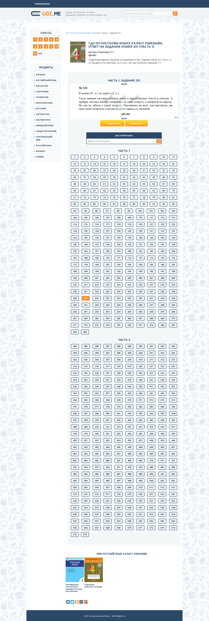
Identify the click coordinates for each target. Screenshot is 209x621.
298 (118, 352)
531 (151, 500)
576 (85, 534)
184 (140, 264)
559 (118, 521)
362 (162, 393)
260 (173, 311)
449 (151, 447)
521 (151, 494)
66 (144, 190)
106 (97, 217)
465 (97, 460)
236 (140, 298)
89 (134, 204)
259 (162, 311)
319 (129, 366)
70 (173, 190)
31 (144, 170)
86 (104, 204)
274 (107, 325)
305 (86, 359)
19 (134, 163)
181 (107, 264)
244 (118, 304)
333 (173, 373)
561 (140, 521)
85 (94, 204)
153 (162, 244)
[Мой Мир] (81, 602)
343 (173, 379)
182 (118, 264)
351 (151, 386)
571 (140, 527)
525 (86, 500)
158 (107, 251)
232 (97, 298)
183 (129, 264)
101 (151, 210)
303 (173, 352)
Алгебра (40, 74)
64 (124, 190)
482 (173, 467)
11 (35, 53)
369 (118, 400)
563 (162, 521)
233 (107, 298)
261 (75, 318)
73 (94, 197)
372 (151, 400)
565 (75, 527)
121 (151, 224)
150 (129, 244)
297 (107, 352)
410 (97, 426)
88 (124, 204)
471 (162, 460)
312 (162, 359)
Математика (43, 119)
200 (86, 278)
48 (74, 183)
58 (173, 183)
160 (129, 251)
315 (86, 366)
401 (107, 420)
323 (173, 366)
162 (151, 251)
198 (173, 271)
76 (124, 197)
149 (118, 244)
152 (151, 244)
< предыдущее (112, 123)
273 (97, 325)
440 (173, 440)
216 (140, 284)
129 (129, 231)
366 (97, 400)
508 (118, 487)
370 (129, 400)
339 (129, 379)
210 (75, 284)
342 (162, 379)
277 (140, 325)
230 (75, 298)
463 (75, 460)
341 (151, 379)
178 (86, 264)
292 (162, 346)
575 (75, 534)
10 (56, 46)
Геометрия (42, 97)
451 (173, 447)
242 (97, 304)
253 (107, 311)
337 (107, 379)
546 (86, 514)
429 (173, 433)
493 (75, 480)
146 (86, 244)
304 (75, 359)
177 (75, 264)
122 (162, 224)
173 (140, 257)
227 (151, 291)
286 (97, 346)
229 (173, 291)
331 (151, 373)
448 (140, 447)
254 (118, 311)
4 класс (74, 33)
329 (129, 373)
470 (151, 460)
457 (118, 453)
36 (74, 177)
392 (129, 413)
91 (153, 204)
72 (84, 197)
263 (97, 318)
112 (162, 217)
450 (162, 447)
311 (151, 359)
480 (151, 467)
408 (75, 426)
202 (107, 278)
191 (107, 271)
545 (75, 514)
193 (129, 271)
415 (151, 426)
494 (86, 480)
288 (118, 346)
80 (163, 197)
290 (140, 346)
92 (163, 204)
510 (140, 487)
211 (86, 284)
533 (173, 500)
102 (162, 210)
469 (140, 460)
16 (114, 163)
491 (162, 473)
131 (151, 231)
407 (173, 420)
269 (162, 318)
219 (173, 284)
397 (75, 420)
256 (140, 311)
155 (75, 251)
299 (129, 352)
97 (107, 210)
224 (118, 291)
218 (162, 284)
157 (97, 251)
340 (140, 379)
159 (118, 251)
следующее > (136, 123)
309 (129, 359)
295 (86, 352)
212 (97, 284)
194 (140, 271)
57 (163, 183)
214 (118, 284)
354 (75, 393)
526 (97, 500)
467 (118, 460)
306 (97, 359)
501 (162, 480)
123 (173, 224)
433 (107, 440)
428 (162, 433)
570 (129, 527)
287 (107, 346)
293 (173, 346)
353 (173, 386)
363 (173, 393)
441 (75, 447)
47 (173, 177)
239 (173, 298)
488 (129, 473)
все (40, 53)
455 (97, 453)
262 (86, 318)
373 (162, 400)
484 (86, 473)
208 (162, 278)
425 (140, 433)
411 (107, 426)
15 (104, 163)
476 (107, 467)
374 (173, 400)
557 (97, 521)
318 (118, 366)
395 (162, 413)
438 (151, 440)
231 (86, 298)
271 (75, 325)
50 (94, 183)
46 (163, 177)
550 (129, 514)
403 (129, 420)
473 (75, 467)
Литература (42, 114)
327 (107, 373)
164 (162, 251)
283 (85, 331)
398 (86, 420)
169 (97, 257)
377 (97, 406)
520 (140, 494)
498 (129, 480)
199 (75, 278)
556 (86, 521)
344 (75, 386)
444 (107, 447)
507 (107, 487)
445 (118, 447)
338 (118, 379)
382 (140, 406)
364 (75, 400)
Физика (40, 151)
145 (75, 244)
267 (140, 318)
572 (151, 527)
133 (173, 231)
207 (151, 278)
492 (173, 473)
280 (162, 325)
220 (75, 291)
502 (173, 480)
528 (118, 500)
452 (75, 453)
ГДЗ (67, 33)
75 (114, 197)
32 (153, 170)
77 (134, 197)
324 (75, 373)
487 (118, 473)
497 (118, 480)
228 (162, 291)
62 (104, 190)
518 (118, 494)
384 (162, 406)
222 (97, 291)
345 (86, 386)
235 (129, 298)
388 (97, 413)
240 (75, 304)
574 (173, 527)
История (41, 108)
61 (94, 190)
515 (86, 494)
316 (97, 366)
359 (129, 393)
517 (107, 494)
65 (134, 190)
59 (74, 190)
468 (129, 460)
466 (107, 460)
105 (86, 217)
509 (129, 487)
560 (129, 521)
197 (162, 271)
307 (107, 359)
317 (107, 366)
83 (84, 204)
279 (151, 325)
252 (97, 311)
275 (118, 325)
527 (107, 500)
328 (118, 373)
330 (140, 373)
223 (107, 291)
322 (162, 366)
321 (151, 366)
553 (162, 514)
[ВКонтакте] (68, 602)
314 (75, 366)
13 (84, 163)
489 (140, 473)
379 (118, 406)
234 (118, 298)
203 (118, 278)
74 (104, 197)
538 (107, 507)
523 (173, 494)
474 (86, 467)
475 (97, 467)
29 (124, 170)
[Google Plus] (86, 602)
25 (84, 170)
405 (151, 420)
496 (107, 480)
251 (86, 311)
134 (75, 237)
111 (151, 217)
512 (162, 487)
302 (162, 352)
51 (104, 183)
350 (140, 386)
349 (129, 386)
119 (129, 224)
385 (173, 406)
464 (86, 460)
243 (107, 304)
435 (129, 440)
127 (107, 231)
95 (85, 210)
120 (140, 224)
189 (86, 271)
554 (173, 514)
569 (118, 527)
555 (75, 521)
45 (153, 177)
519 (129, 494)
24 (74, 170)
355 (86, 393)
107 (107, 217)
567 (97, 527)
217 (151, 284)
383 (151, 406)
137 (107, 237)
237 (151, 298)
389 (107, 413)
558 (107, 521)
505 (86, 487)
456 (107, 453)
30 (134, 170)
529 (129, 500)
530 (140, 500)
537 (97, 507)
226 (140, 291)
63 (114, 190)
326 (97, 373)
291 (151, 346)
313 (173, 359)
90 (144, 204)
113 (173, 217)
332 (162, 373)
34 (173, 170)
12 (74, 163)
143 (162, 237)
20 (144, 163)
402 (118, 420)
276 (129, 325)
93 (173, 204)
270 (173, 318)
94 (74, 210)
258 (151, 311)
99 (129, 210)
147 (97, 244)
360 (140, 393)
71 (74, 197)
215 (129, 284)
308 (118, 359)
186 (162, 264)
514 (75, 494)
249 (173, 304)
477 (118, 467)
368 (107, 400)
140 (140, 237)
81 (173, 197)
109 (129, 217)
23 (173, 163)
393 (140, 413)
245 (129, 304)
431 (86, 440)
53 (124, 183)
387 (86, 413)
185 (151, 264)
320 (140, 366)
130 (140, 231)
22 (163, 163)
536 (86, 507)
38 (94, 177)
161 (140, 251)
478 (129, 467)
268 (151, 318)
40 (114, 177)
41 (124, 177)
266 (129, 318)
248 (162, 304)
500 (151, 480)
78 (144, 197)
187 (173, 264)
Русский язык (44, 145)
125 (86, 231)
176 (173, 257)
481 (162, 467)
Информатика (44, 102)
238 (162, 298)
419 (86, 433)
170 (107, 257)
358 (118, 393)
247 (151, 304)
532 (162, 500)
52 (114, 183)
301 (151, 352)
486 (107, 473)
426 (151, 433)
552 (151, 514)
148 (107, 244)
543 (162, 507)
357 (107, 393)
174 (151, 257)
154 (173, 244)
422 (118, 433)
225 (129, 291)
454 (86, 453)
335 (86, 379)
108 (118, 217)
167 (75, 257)
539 (118, 507)
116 (97, 224)
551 (140, 514)
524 (75, 500)
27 (104, 170)
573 (162, 527)
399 (97, 420)
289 (129, 346)
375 (75, 406)
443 (97, 447)
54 (134, 183)
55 (144, 183)
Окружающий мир (44, 138)
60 (84, 190)
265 (118, 318)
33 (163, 170)
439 (162, 440)
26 (94, 170)
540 (129, 507)
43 (144, 177)
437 (140, 440)
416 (162, 426)
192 (118, 271)
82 (74, 204)
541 (140, 507)
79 (153, 197)
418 (75, 433)
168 (86, 257)
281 (173, 325)
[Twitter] (72, 602)
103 (173, 210)
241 (86, 304)
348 (118, 386)
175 (162, 257)
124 (75, 231)
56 (153, 183)
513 (173, 487)
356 (97, 393)
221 (86, 291)
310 (140, 359)
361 (151, 393)
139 (129, 237)
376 (86, 406)
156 (86, 251)
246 (140, 304)
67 (153, 190)
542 (151, 507)
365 (86, 400)
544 (173, 507)
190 (97, 271)
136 (97, 237)
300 (140, 352)
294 (75, 352)
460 (151, 453)
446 (129, 447)
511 (151, 487)
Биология (42, 86)
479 (140, 467)
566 (86, 527)
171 (118, 257)
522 (162, 494)
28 (114, 170)
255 (129, 311)
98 (118, 210)
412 (118, 426)
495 (97, 480)
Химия (40, 156)
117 (107, 224)
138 (118, 237)
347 (107, 386)
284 (75, 346)
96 (96, 210)
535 (75, 507)
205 (129, 278)
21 (153, 163)
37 (84, 177)
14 (94, 163)
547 (97, 514)
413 (129, 426)
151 (140, 244)
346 (97, 386)
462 (173, 453)
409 (86, 426)
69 (163, 190)
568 (107, 527)
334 (75, 379)
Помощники (42, 3)
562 (151, 521)
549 (118, 514)
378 (107, 406)
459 (140, 453)
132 (162, 231)
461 (162, 453)
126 (97, 231)
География (42, 91)
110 (140, 217)
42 (134, 177)
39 (104, 177)
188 (75, 271)
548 (107, 514)
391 (118, 413)
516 (97, 494)
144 (173, 237)
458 (129, 453)
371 (140, 400)
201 (97, 278)
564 (173, 521)
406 (162, 420)
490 (151, 473)
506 (97, 487)
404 (140, 420)
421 (107, 433)
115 (86, 224)
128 (118, 231)
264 (107, 318)
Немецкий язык (45, 125)
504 (75, 487)
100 (140, 210)
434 (118, 440)
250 (75, 311)
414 (140, 426)
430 (75, 440)
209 (173, 278)
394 (151, 413)
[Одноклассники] (77, 602)
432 (97, 440)
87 (114, 204)
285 (86, 346)
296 (97, 352)
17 (124, 163)
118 (118, 224)
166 (173, 251)
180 (97, 264)
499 (140, 480)
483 (75, 473)
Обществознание (46, 131)
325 (86, 373)
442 (86, 447)
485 (97, 473)
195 (151, 271)
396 (173, 413)
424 (129, 433)
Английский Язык (46, 80)
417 (173, 426)
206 (140, 278)
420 (97, 433)
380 (129, 406)
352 (162, 386)
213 (107, 284)
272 (86, 325)
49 (84, 183)
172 (129, 257)
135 (86, 237)
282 (75, 331)
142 (151, 237)
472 (173, 460)
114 (75, 224)
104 (75, 217)
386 (75, 413)
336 (97, 379)
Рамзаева (96, 33)
